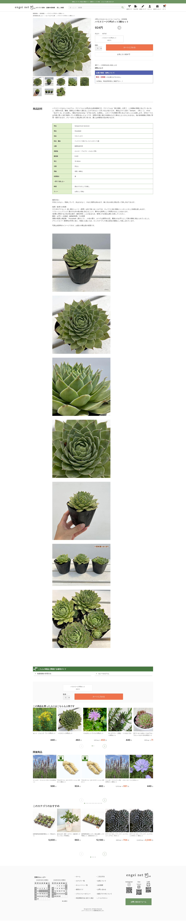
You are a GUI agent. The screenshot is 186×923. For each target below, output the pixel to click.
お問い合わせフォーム (138, 902)
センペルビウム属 (50, 15)
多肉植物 (42, 13)
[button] (105, 746)
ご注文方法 (101, 876)
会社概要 (100, 885)
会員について (101, 881)
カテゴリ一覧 (80, 881)
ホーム (78, 876)
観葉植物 (35, 13)
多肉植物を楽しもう (38, 15)
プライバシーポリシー (83, 894)
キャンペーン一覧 (82, 885)
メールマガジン (102, 898)
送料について (99, 68)
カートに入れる (129, 47)
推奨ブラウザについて (104, 894)
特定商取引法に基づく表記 (84, 898)
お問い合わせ (101, 889)
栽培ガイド (79, 889)
